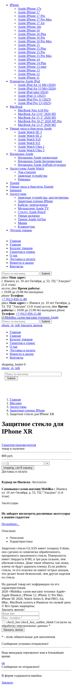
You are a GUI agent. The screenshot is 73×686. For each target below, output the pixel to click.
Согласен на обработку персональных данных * (36, 623)
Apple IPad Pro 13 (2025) (34, 103)
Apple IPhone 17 (29, 12)
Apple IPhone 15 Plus (32, 48)
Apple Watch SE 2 (30, 135)
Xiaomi (14, 183)
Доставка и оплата (22, 259)
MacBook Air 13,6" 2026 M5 (37, 114)
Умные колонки (29, 215)
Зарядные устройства (32, 175)
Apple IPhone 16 (29, 30)
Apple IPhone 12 (29, 74)
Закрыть (7, 682)
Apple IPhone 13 (29, 70)
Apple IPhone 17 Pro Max (35, 19)
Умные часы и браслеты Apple (31, 128)
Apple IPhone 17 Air (31, 23)
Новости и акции (22, 262)
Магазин (16, 403)
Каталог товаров (21, 248)
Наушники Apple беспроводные (40, 161)
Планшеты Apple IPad (25, 81)
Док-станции (27, 172)
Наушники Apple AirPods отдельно (42, 165)
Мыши (22, 223)
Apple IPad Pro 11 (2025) (34, 99)
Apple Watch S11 (29, 143)
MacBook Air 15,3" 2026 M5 (37, 117)
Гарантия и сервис (22, 251)
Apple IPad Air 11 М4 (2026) (37, 85)
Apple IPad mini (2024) (33, 92)
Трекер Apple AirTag (32, 219)
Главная (15, 241)
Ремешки (24, 179)
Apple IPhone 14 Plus (32, 63)
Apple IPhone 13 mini (32, 66)
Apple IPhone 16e (29, 26)
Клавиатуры (26, 226)
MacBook (16, 106)
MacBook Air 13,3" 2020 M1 (37, 125)
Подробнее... (10, 524)
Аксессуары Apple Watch (27, 168)
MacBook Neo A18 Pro (33, 110)
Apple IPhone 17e (29, 8)
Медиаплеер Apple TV (33, 208)
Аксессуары (18, 194)
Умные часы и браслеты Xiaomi (31, 186)
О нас (14, 255)
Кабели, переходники (33, 204)
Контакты (16, 266)
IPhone (14, 5)
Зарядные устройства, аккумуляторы (43, 197)
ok (3, 663)
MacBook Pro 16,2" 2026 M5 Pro (40, 121)
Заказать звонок (22, 325)
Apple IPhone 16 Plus (32, 34)
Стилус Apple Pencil (31, 212)
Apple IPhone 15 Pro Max (35, 56)
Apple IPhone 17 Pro (31, 16)
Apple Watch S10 (29, 139)
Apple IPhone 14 (29, 59)
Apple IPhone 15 (29, 45)
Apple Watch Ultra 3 (31, 150)
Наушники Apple (21, 154)
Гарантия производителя (19, 445)
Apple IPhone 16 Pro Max (35, 41)
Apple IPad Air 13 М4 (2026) (37, 88)
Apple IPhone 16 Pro (31, 37)
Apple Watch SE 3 (30, 132)
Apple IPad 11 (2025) (32, 95)
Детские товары (21, 230)
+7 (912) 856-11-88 (14, 299)
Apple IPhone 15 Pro (31, 52)
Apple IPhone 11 (29, 77)
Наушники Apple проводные (38, 157)
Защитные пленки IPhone (35, 201)
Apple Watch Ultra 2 (31, 146)
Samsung (15, 190)
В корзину (18, 467)
